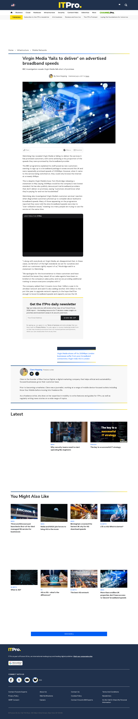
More (94, 12)
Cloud (28, 12)
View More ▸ (69, 634)
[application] (53, 235)
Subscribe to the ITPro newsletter (36, 17)
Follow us (68, 150)
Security (61, 12)
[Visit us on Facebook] (10, 680)
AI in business (57, 17)
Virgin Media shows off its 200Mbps (72, 353)
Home (10, 50)
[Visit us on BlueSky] (34, 680)
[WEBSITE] (37, 374)
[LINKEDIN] (32, 374)
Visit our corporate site (82, 656)
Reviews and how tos (73, 17)
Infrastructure (49, 12)
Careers (43, 700)
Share (27, 150)
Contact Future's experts (17, 692)
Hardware (37, 12)
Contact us (75, 692)
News (87, 76)
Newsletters (106, 696)
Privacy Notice (41, 327)
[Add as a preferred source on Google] (15, 663)
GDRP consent (13, 700)
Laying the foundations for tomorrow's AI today (118, 17)
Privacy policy (13, 696)
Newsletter (79, 150)
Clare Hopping (61, 76)
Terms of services (53, 325)
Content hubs (72, 12)
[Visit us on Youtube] (27, 680)
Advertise (85, 12)
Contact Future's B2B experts (82, 700)
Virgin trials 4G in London (79, 358)
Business (19, 12)
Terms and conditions (110, 692)
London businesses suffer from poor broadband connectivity (75, 356)
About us (43, 692)
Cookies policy (76, 696)
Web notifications (46, 696)
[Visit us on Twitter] (19, 680)
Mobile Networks (39, 50)
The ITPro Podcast (90, 17)
